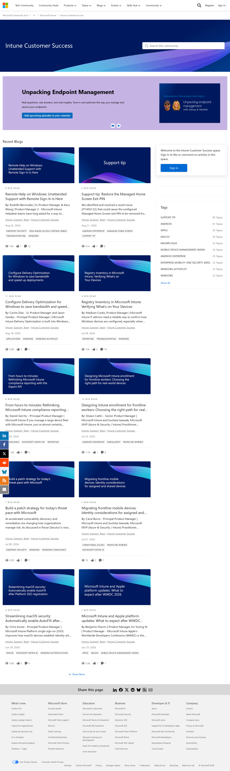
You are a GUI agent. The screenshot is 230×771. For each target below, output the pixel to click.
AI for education (89, 751)
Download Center (55, 714)
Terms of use (130, 765)
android (166, 223)
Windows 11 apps (19, 748)
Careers (189, 708)
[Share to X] (127, 689)
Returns (51, 725)
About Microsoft (193, 714)
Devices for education (92, 714)
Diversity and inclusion (196, 737)
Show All (165, 283)
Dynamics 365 (121, 720)
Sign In (222, 5)
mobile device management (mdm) (183, 249)
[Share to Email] (150, 689)
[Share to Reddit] (133, 689)
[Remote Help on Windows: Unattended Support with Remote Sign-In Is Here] (38, 165)
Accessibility (191, 743)
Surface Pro (16, 708)
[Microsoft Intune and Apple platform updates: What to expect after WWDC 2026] (115, 587)
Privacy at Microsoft (194, 725)
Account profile (54, 708)
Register (209, 5)
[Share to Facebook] (121, 689)
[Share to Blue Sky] (139, 689)
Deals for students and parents (96, 745)
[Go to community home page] (5, 5)
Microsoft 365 (121, 725)
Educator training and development (92, 738)
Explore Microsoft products (23, 743)
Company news (192, 720)
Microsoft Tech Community (163, 731)
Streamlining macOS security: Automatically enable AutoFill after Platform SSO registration (32, 618)
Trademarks (145, 765)
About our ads (188, 765)
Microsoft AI (120, 708)
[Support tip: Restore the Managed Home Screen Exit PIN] (115, 165)
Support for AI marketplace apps (166, 725)
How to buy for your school (94, 731)
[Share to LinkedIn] (115, 689)
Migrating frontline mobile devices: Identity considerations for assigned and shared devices (113, 510)
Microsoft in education (92, 708)
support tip (168, 217)
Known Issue (169, 243)
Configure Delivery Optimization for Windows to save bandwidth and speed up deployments (36, 304)
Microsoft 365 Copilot (124, 743)
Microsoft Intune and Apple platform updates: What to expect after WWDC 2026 (111, 618)
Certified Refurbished (57, 737)
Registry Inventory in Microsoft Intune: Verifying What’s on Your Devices (111, 304)
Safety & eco (159, 765)
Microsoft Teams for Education (96, 720)
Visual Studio (157, 748)
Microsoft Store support (58, 720)
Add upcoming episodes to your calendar (47, 115)
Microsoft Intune (48, 15)
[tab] (113, 126)
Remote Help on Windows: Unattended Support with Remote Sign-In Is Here (36, 196)
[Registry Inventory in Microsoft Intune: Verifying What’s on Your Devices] (115, 273)
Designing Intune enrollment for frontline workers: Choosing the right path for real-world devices (114, 407)
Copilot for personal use (22, 731)
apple (164, 230)
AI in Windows (18, 737)
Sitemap (67, 765)
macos (165, 236)
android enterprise (173, 256)
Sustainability (192, 748)
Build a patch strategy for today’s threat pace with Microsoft (36, 510)
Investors (190, 731)
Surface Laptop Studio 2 (22, 720)
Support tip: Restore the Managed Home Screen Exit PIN (113, 196)
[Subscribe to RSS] (144, 689)
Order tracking (54, 731)
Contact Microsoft (83, 765)
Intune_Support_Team (17, 219)
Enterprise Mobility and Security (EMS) (185, 262)
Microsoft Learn (158, 720)
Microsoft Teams (122, 737)
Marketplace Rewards (161, 743)
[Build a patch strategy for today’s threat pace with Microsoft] (38, 479)
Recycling (174, 765)
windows (167, 275)
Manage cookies (113, 765)
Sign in (174, 168)
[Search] (199, 5)
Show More (78, 674)
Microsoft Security (123, 714)
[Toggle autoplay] (118, 126)
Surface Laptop (18, 714)
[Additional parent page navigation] (34, 15)
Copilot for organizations (22, 725)
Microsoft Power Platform (126, 731)
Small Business (121, 748)
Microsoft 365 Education (93, 725)
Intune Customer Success (45, 219)
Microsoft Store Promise (58, 743)
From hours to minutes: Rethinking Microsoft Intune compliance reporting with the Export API (35, 407)
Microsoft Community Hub (15, 15)
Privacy (99, 765)
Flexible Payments (56, 748)
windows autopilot (174, 269)
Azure (154, 708)
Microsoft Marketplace (161, 737)
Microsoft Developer (160, 714)
